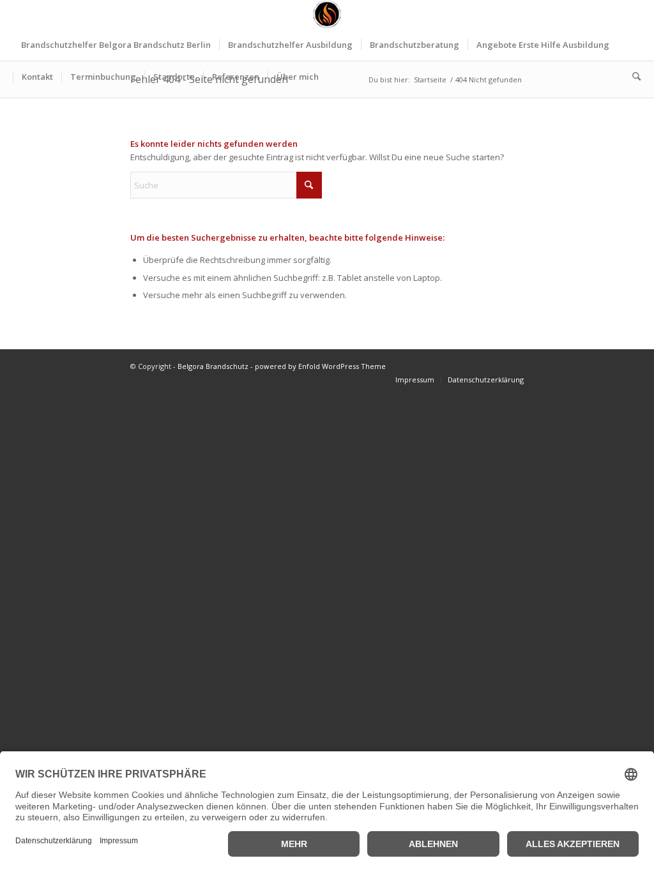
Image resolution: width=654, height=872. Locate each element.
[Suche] (632, 77)
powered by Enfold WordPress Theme (320, 366)
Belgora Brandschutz (213, 366)
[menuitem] (116, 45)
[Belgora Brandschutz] (327, 14)
